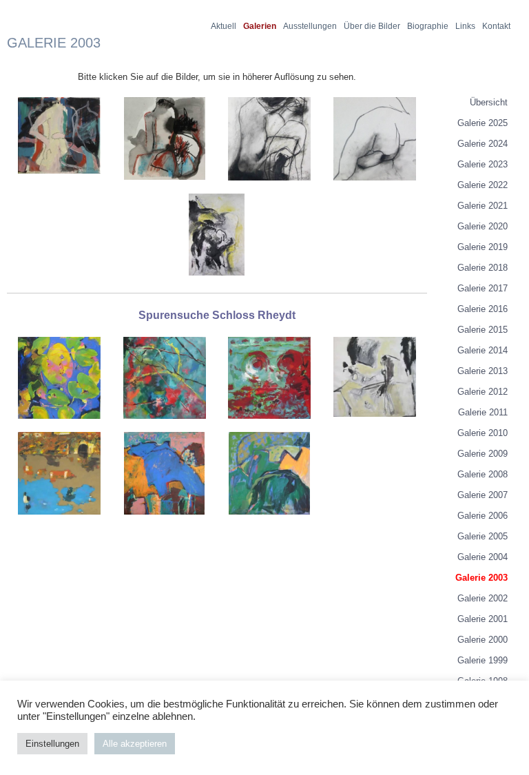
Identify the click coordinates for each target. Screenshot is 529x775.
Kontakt (496, 26)
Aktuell (223, 26)
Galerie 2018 (482, 267)
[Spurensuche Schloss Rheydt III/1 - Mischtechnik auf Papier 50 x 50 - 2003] (164, 520)
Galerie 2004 (482, 557)
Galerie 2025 (482, 123)
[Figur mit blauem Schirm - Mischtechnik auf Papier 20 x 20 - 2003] (164, 185)
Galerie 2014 (482, 350)
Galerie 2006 (482, 515)
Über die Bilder (372, 26)
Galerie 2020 (482, 226)
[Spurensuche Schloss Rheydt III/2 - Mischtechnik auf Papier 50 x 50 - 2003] (269, 520)
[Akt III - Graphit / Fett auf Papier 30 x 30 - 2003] (269, 186)
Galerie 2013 (482, 371)
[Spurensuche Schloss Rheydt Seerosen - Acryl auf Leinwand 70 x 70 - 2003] (59, 425)
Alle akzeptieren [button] (135, 743)
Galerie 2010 (482, 433)
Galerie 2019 (482, 247)
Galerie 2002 (482, 598)
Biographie (427, 26)
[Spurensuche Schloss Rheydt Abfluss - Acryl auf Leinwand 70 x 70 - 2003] (269, 425)
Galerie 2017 (482, 288)
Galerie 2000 (482, 639)
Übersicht (489, 102)
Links (465, 26)
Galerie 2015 (482, 329)
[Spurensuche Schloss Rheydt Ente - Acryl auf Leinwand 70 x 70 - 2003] (59, 520)
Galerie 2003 (481, 577)
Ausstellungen (310, 26)
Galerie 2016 (482, 309)
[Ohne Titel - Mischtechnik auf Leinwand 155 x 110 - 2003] (217, 281)
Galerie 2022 (482, 185)
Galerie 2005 (482, 536)
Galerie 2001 (482, 619)
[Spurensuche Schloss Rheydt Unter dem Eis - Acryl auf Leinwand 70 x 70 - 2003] (164, 425)
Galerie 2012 (482, 391)
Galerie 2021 (482, 205)
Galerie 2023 (482, 164)
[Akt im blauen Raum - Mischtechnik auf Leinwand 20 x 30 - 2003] (59, 179)
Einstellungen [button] (52, 743)
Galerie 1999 (482, 660)
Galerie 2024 (482, 143)
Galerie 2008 (482, 474)
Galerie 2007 (482, 495)
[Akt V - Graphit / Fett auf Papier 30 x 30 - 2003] (374, 186)
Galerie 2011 (483, 412)
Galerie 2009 (482, 453)
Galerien (259, 26)
